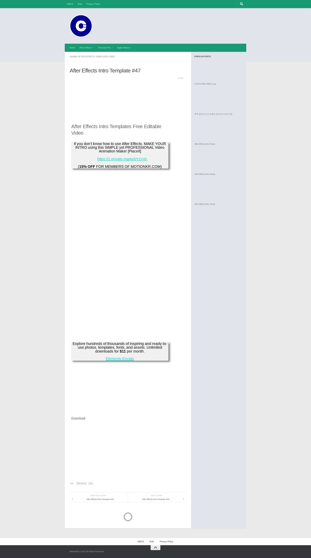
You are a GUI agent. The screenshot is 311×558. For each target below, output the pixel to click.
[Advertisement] (182, 20)
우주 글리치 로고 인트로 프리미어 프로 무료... (214, 114)
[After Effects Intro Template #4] (216, 130)
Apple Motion (123, 47)
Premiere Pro (104, 47)
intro (90, 483)
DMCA (70, 4)
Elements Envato (120, 359)
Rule (80, 4)
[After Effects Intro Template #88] (216, 190)
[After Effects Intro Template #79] (216, 160)
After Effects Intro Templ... (205, 144)
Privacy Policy (93, 4)
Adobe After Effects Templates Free (92, 56)
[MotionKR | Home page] (81, 26)
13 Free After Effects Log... (205, 84)
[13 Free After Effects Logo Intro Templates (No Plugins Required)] (216, 70)
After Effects (86, 47)
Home (72, 47)
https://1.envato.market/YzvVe (122, 159)
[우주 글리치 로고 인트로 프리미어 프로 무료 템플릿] (216, 100)
